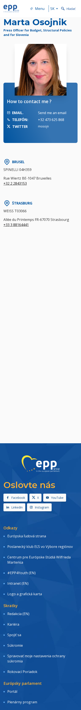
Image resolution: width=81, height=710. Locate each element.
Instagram (42, 507)
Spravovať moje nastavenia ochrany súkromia (36, 658)
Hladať (70, 9)
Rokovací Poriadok (22, 671)
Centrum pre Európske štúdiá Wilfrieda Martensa (39, 560)
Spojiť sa (14, 634)
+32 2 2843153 (15, 183)
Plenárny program (22, 702)
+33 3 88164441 (16, 224)
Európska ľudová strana (26, 536)
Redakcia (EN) (18, 613)
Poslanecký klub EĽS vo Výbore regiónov (40, 546)
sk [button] (52, 8)
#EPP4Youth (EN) (21, 572)
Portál (12, 691)
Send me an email (52, 112)
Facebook (18, 498)
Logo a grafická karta (24, 594)
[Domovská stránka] (11, 8)
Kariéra (13, 624)
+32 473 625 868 (51, 119)
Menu (39, 8)
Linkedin (17, 507)
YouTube (57, 498)
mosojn (43, 126)
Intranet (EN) (18, 583)
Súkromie (15, 645)
